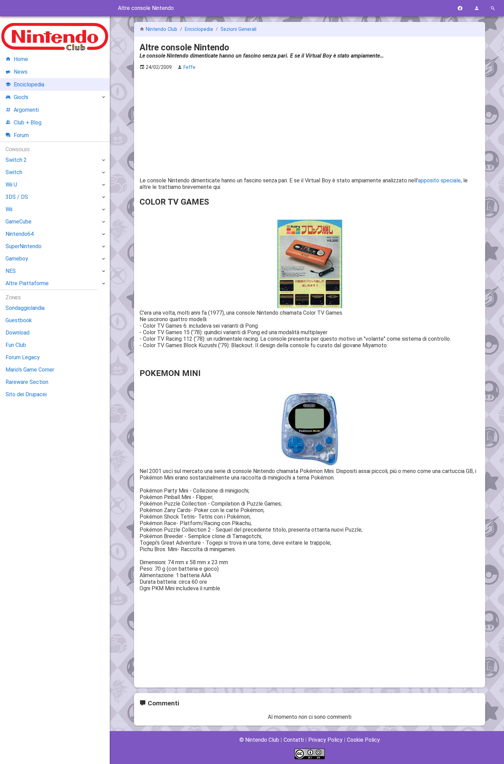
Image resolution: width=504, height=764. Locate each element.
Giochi (21, 97)
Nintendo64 (19, 234)
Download (17, 332)
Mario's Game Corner (29, 369)
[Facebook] (460, 8)
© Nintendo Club (259, 740)
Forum (21, 135)
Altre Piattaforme (27, 283)
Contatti (294, 740)
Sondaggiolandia (25, 308)
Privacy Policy (325, 740)
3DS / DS (16, 197)
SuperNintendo (23, 246)
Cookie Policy (363, 740)
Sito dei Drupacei (26, 394)
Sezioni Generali (238, 29)
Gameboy (16, 258)
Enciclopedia (199, 29)
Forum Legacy (22, 357)
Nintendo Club (161, 29)
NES (10, 271)
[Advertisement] (310, 124)
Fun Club (15, 345)
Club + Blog (27, 122)
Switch (13, 172)
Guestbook (18, 320)
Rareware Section (26, 382)
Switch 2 (16, 160)
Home (21, 59)
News (20, 72)
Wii (8, 209)
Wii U (11, 184)
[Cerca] (493, 8)
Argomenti (26, 110)
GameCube (18, 221)
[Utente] (476, 8)
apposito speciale (439, 180)
